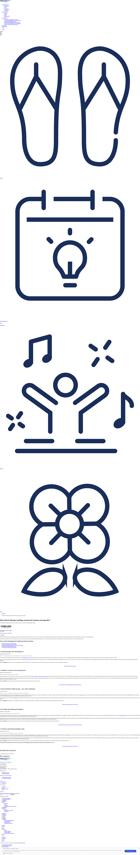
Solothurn (4, 819)
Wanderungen (6, 5)
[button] (63, 853)
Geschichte (4, 786)
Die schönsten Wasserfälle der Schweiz (11, 19)
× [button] (138, 848)
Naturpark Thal (7, 822)
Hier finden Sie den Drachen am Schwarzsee (70, 746)
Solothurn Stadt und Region (9, 820)
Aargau (4, 808)
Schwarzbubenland (7, 821)
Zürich (4, 829)
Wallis (3, 834)
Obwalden (4, 817)
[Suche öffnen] (0, 31)
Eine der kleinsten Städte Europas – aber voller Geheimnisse (12, 645)
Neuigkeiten (4, 25)
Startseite (3, 613)
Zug (3, 828)
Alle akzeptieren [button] (130, 851)
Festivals (5, 13)
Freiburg (3, 837)
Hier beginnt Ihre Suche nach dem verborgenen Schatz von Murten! (70, 724)
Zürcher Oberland (7, 832)
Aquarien (6, 10)
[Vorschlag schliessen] (1, 32)
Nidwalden (4, 801)
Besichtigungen (7, 16)
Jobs (3, 789)
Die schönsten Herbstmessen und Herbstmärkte (12, 20)
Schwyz (3, 825)
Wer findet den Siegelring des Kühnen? (9, 646)
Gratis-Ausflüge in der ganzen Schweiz (11, 24)
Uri (2, 827)
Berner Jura (6, 805)
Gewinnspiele (4, 26)
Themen (3, 18)
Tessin (3, 839)
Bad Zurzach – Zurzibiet (8, 810)
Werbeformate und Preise (6, 777)
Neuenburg (4, 838)
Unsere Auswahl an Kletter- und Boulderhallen (12, 23)
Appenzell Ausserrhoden (6, 798)
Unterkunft (6, 8)
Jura (3, 835)
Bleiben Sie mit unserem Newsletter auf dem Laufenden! (10, 793)
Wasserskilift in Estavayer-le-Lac (27, 657)
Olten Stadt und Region (8, 823)
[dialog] (70, 851)
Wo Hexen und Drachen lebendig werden (9, 647)
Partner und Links (5, 788)
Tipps (3, 27)
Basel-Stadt (4, 813)
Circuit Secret (81, 694)
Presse (3, 787)
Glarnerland (4, 815)
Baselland (4, 814)
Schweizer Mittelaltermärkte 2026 (10, 21)
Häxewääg (3, 737)
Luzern (3, 816)
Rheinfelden (6, 811)
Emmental (6, 803)
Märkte (5, 14)
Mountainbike (6, 9)
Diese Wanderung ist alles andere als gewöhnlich (39, 676)
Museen (5, 6)
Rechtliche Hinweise (5, 773)
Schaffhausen (4, 807)
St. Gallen (4, 818)
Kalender (3, 12)
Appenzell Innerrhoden (6, 799)
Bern (3, 802)
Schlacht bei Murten (122, 715)
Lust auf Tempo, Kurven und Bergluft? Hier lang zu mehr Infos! (70, 684)
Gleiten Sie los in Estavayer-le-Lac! (70, 666)
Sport (5, 17)
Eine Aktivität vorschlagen (6, 778)
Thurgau (3, 826)
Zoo (5, 7)
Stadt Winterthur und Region (9, 833)
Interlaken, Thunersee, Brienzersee (10, 806)
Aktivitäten (4, 4)
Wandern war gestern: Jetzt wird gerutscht (9, 644)
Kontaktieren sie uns (5, 772)
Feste (5, 15)
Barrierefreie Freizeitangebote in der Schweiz (12, 22)
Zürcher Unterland (7, 831)
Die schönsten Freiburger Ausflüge (6, 630)
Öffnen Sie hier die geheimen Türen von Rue (70, 704)
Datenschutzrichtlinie (16, 851)
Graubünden (4, 800)
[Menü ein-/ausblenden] (2, 31)
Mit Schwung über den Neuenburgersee (9, 643)
